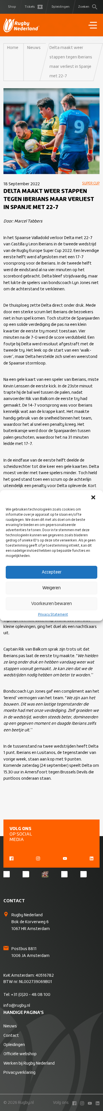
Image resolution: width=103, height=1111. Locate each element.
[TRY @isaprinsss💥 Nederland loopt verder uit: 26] (64, 874)
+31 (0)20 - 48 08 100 (30, 995)
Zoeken (83, 6)
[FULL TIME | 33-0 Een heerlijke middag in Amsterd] (45, 874)
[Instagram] (38, 857)
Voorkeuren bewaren (51, 604)
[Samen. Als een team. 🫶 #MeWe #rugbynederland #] (6, 874)
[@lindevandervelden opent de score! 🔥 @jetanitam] (83, 874)
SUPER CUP (91, 183)
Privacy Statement (53, 614)
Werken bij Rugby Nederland (29, 1063)
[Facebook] (11, 857)
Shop (12, 6)
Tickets (30, 6)
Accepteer (52, 572)
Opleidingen (60, 6)
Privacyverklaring (19, 1073)
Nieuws (34, 48)
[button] (93, 498)
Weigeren (51, 588)
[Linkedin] (92, 857)
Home (12, 48)
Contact (11, 1036)
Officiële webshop (20, 1054)
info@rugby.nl (16, 1006)
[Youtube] (65, 857)
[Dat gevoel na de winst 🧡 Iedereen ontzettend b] (26, 874)
